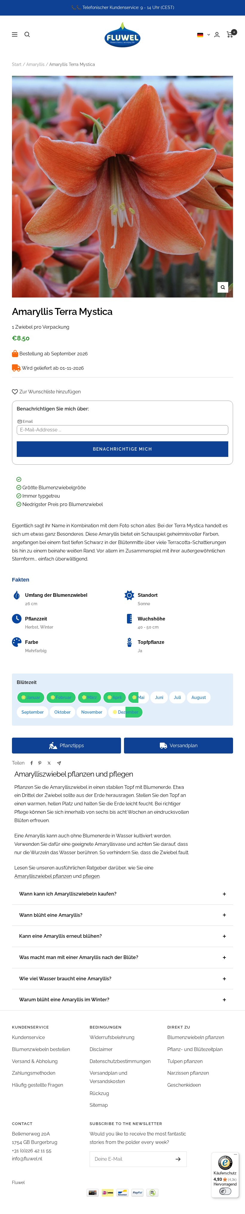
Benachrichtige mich (122, 449)
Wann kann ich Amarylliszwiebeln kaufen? (68, 894)
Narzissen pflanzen (188, 1073)
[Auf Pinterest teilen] (39, 763)
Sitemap (99, 1105)
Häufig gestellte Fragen (37, 1085)
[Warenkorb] (230, 34)
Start (17, 64)
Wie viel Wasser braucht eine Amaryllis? (65, 979)
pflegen (91, 876)
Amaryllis (35, 64)
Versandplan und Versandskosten (108, 1077)
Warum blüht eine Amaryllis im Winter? (64, 999)
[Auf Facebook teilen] (31, 763)
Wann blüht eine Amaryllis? (50, 915)
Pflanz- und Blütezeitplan (195, 1049)
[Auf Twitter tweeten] (49, 763)
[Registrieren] (178, 1159)
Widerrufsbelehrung (112, 1037)
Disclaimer (101, 1049)
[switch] (225, 1191)
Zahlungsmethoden (33, 1073)
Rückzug (99, 1093)
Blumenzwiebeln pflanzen (195, 1037)
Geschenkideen (184, 1085)
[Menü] (235, 1155)
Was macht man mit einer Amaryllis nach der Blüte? (78, 957)
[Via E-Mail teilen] (59, 763)
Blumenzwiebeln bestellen (41, 1049)
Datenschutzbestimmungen (120, 1061)
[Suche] (27, 34)
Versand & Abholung (35, 1061)
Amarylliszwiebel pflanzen (43, 876)
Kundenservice (28, 1037)
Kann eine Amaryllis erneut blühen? (60, 936)
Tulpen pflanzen (185, 1061)
